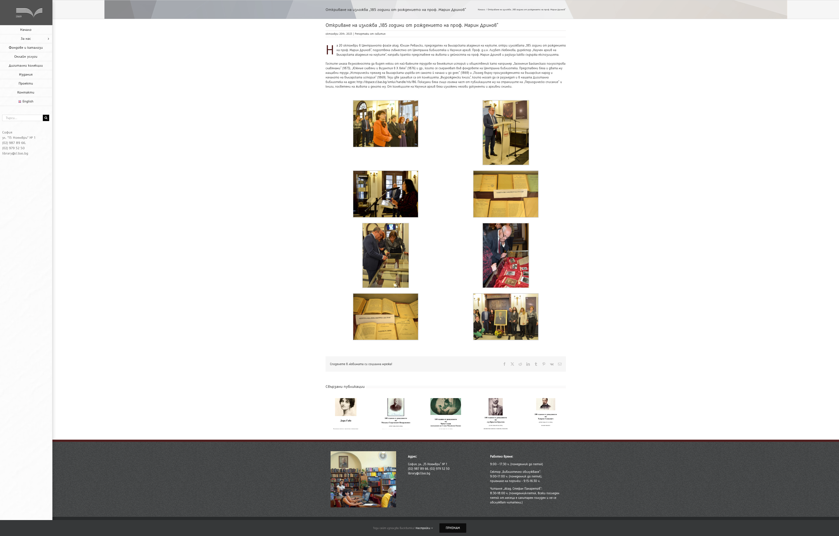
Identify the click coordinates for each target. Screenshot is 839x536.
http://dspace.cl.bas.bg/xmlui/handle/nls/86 (386, 82)
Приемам (453, 528)
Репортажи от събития (370, 33)
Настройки (423, 528)
